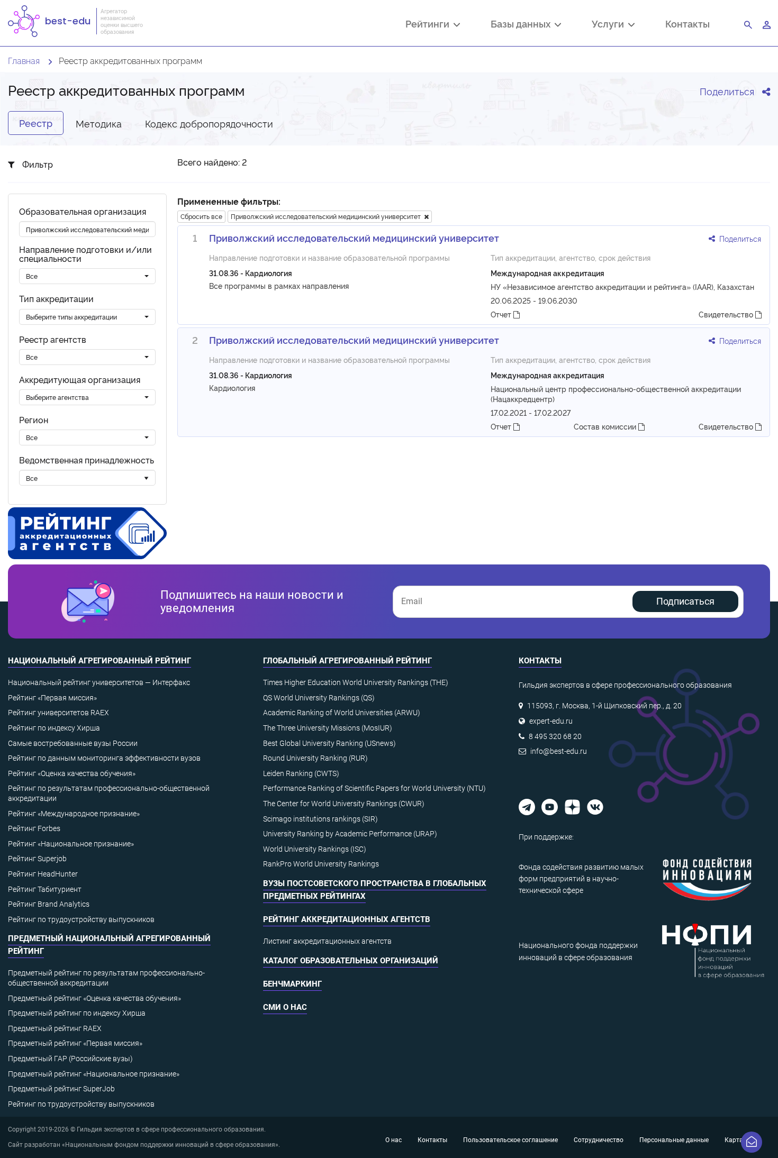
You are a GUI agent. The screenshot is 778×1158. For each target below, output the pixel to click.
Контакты (687, 23)
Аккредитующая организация (79, 379)
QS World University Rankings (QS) (319, 698)
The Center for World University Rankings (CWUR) (343, 803)
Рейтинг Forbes (34, 828)
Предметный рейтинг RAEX (55, 1028)
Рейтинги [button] (429, 25)
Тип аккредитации (56, 298)
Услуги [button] (610, 25)
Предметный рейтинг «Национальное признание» (93, 1074)
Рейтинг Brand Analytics (48, 904)
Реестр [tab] (35, 122)
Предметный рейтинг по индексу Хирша (77, 1013)
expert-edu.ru (551, 721)
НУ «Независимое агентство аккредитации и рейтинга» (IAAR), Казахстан (622, 286)
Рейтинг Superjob (37, 858)
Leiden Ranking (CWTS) (301, 773)
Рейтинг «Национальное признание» (71, 844)
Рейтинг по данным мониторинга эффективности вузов (104, 758)
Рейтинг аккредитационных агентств (346, 919)
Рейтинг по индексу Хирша (54, 728)
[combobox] (87, 276)
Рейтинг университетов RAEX (58, 712)
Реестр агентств (52, 339)
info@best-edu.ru (558, 751)
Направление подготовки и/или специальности (85, 254)
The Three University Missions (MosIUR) (327, 728)
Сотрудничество (598, 1140)
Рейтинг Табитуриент (45, 889)
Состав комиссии (606, 426)
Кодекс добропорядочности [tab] (209, 123)
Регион (33, 419)
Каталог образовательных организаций (350, 960)
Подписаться (685, 601)
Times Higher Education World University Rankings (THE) (355, 682)
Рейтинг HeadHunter (43, 874)
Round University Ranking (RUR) (315, 758)
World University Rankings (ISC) (314, 849)
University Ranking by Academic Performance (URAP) (350, 833)
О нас (393, 1140)
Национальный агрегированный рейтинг (99, 660)
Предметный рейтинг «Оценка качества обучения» (94, 998)
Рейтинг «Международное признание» (74, 813)
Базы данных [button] (523, 25)
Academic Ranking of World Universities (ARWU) (341, 712)
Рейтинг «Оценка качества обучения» (71, 773)
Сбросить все (201, 216)
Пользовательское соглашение (510, 1140)
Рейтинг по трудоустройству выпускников (81, 919)
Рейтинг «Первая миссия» (52, 698)
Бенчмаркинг (292, 984)
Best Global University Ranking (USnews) (329, 743)
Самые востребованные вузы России (73, 743)
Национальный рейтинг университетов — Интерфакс (99, 682)
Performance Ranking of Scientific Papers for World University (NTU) (374, 788)
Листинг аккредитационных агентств (327, 941)
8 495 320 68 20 (555, 736)
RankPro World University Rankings (321, 864)
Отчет (502, 314)
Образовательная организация (82, 211)
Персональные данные (674, 1140)
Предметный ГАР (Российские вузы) (70, 1058)
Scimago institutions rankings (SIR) (320, 819)
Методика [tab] (99, 123)
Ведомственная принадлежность (86, 459)
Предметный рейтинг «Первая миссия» (75, 1043)
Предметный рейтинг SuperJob (61, 1088)
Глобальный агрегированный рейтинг (347, 660)
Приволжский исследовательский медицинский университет (327, 216)
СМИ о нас (285, 1007)
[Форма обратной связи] (751, 1142)
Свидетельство (727, 314)
